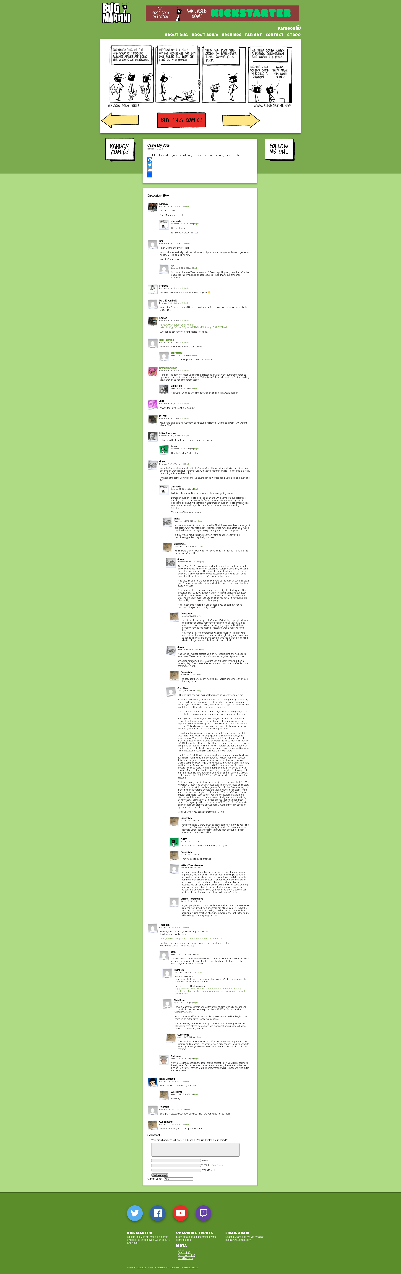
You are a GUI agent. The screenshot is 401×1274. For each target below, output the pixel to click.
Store (294, 35)
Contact (275, 35)
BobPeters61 (166, 339)
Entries (184, 1252)
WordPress (161, 1267)
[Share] (199, 174)
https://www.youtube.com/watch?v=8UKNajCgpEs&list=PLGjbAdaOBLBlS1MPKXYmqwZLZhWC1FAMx (194, 326)
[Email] (199, 169)
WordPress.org (186, 1258)
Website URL (208, 1169)
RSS (185, 1267)
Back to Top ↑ (193, 1267)
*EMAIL (212, 1165)
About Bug (176, 35)
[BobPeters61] (153, 347)
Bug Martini (124, 17)
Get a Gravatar (218, 1165)
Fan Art (253, 35)
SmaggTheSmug (168, 368)
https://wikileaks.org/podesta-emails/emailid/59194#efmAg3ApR (192, 938)
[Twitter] (199, 164)
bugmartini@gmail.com (238, 1239)
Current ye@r (155, 1178)
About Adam (205, 35)
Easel (172, 1267)
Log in (181, 1249)
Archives (232, 35)
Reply (187, 206)
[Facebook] (199, 159)
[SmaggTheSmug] (153, 375)
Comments (186, 1255)
